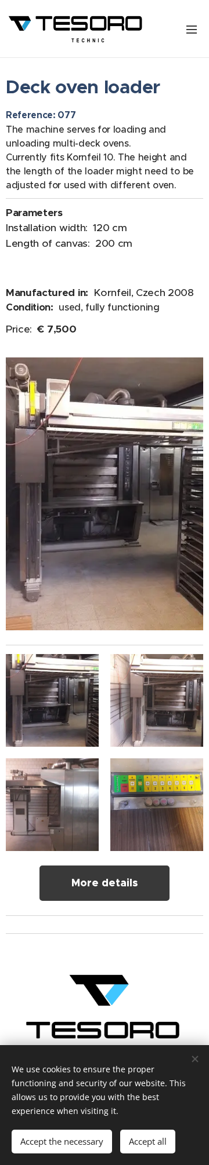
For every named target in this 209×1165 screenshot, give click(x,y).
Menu (191, 29)
